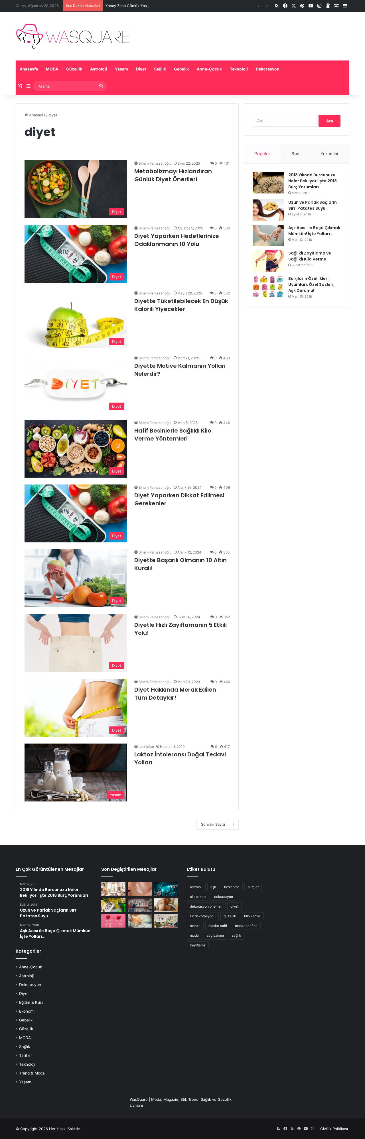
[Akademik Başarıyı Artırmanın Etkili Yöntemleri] (140, 905)
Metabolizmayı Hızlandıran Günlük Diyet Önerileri (173, 175)
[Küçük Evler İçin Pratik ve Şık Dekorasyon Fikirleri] (113, 889)
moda (194, 935)
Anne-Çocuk (209, 68)
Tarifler (25, 1055)
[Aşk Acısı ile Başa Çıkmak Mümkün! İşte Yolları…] (268, 235)
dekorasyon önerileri (206, 906)
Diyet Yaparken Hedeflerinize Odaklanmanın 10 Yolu (176, 240)
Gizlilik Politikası (334, 1128)
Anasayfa (29, 68)
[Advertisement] (296, 356)
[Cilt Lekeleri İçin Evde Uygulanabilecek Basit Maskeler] (140, 889)
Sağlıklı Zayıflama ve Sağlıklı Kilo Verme (309, 256)
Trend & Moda (32, 1073)
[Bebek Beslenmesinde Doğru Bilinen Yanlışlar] (166, 905)
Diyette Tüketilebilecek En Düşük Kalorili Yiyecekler (181, 305)
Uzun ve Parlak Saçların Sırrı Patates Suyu (312, 205)
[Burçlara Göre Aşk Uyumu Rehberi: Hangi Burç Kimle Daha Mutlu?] (113, 921)
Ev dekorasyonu (203, 916)
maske (195, 926)
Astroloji (98, 68)
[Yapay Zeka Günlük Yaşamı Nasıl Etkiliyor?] (166, 889)
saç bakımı (215, 935)
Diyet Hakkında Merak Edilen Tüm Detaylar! (175, 694)
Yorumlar (330, 153)
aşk (213, 887)
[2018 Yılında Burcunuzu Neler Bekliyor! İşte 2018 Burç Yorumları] (268, 182)
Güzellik (74, 68)
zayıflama (198, 945)
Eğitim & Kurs (31, 1002)
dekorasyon (223, 896)
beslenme (232, 887)
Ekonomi (27, 1011)
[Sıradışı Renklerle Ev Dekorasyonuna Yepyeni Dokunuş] (166, 921)
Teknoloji (239, 68)
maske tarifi (217, 926)
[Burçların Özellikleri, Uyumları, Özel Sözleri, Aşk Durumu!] (268, 286)
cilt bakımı (198, 896)
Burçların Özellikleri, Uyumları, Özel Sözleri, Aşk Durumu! (311, 284)
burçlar (253, 887)
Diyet (141, 68)
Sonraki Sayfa (213, 824)
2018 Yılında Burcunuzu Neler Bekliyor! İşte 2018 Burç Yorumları (312, 181)
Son (295, 153)
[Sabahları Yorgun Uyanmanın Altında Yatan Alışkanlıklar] (140, 921)
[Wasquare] (72, 36)
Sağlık (160, 68)
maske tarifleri (246, 926)
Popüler (262, 153)
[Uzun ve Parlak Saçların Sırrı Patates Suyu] (268, 210)
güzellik (230, 916)
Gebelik (181, 68)
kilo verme (252, 916)
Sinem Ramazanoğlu (155, 163)
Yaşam (121, 68)
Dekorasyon (267, 68)
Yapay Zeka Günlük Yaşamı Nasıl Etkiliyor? (143, 5)
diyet (234, 906)
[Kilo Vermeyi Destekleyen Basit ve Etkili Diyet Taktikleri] (113, 905)
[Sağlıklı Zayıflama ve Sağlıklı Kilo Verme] (268, 261)
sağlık (236, 935)
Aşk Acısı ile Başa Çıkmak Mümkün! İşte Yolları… (314, 231)
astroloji (196, 887)
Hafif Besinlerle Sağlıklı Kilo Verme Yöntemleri (172, 435)
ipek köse (146, 746)
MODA (52, 68)
